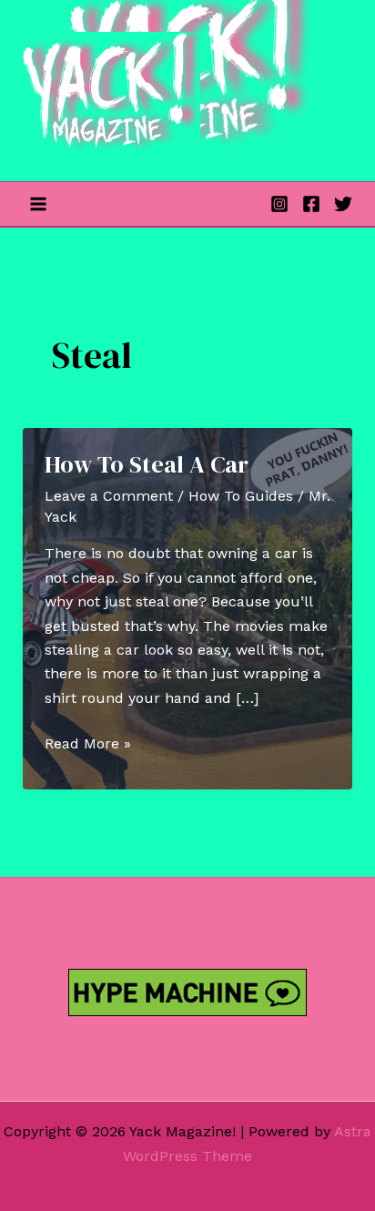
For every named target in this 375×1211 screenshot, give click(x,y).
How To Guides (240, 495)
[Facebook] (311, 204)
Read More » (88, 745)
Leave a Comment (109, 495)
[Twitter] (343, 204)
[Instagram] (279, 204)
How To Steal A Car (146, 464)
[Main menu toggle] (38, 204)
